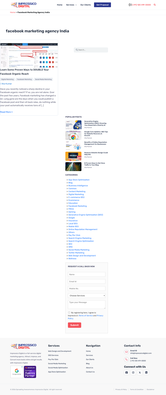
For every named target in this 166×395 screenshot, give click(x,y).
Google (71, 218)
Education (73, 203)
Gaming (71, 212)
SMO (70, 247)
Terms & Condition (137, 389)
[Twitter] (139, 372)
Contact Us (90, 372)
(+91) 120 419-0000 (141, 5)
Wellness (72, 258)
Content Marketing (76, 191)
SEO (70, 244)
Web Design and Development (82, 255)
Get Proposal (102, 5)
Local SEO (73, 223)
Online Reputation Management (82, 229)
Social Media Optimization (58, 368)
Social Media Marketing (43, 79)
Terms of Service (86, 316)
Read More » (6, 112)
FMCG (71, 209)
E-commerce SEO (76, 197)
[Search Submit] (77, 50)
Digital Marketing (7, 79)
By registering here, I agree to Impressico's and (85, 316)
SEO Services (53, 355)
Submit (74, 325)
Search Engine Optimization (81, 241)
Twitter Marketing (76, 253)
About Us (89, 368)
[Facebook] (126, 372)
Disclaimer (150, 389)
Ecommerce (73, 200)
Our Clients (85, 5)
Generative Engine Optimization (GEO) (85, 215)
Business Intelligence (78, 185)
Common (72, 188)
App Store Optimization (79, 180)
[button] (75, 5)
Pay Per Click (74, 235)
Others (71, 232)
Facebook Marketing (24, 79)
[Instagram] (133, 372)
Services (70, 5)
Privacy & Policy (121, 389)
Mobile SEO (73, 226)
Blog (70, 183)
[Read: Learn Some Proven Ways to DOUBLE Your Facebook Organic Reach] (29, 58)
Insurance (73, 220)
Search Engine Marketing (79, 238)
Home (59, 5)
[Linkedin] (146, 372)
